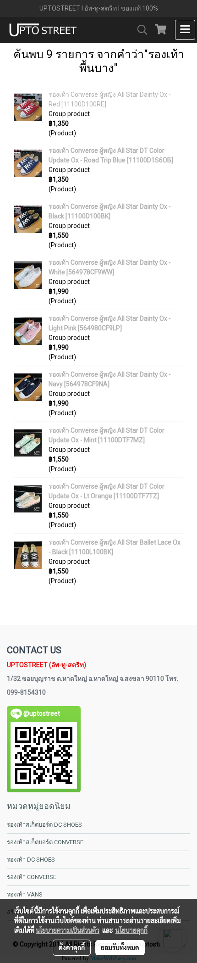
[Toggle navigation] (185, 30)
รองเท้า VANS (25, 894)
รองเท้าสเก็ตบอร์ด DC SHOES (44, 824)
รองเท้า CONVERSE (31, 877)
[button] (139, 30)
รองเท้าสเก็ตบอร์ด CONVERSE (45, 842)
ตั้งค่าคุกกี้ (72, 947)
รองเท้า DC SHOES (31, 859)
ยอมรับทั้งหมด (120, 947)
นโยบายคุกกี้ (131, 930)
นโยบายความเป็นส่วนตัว (67, 930)
